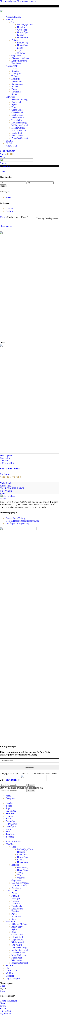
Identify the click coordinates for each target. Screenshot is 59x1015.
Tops (13, 22)
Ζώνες (14, 68)
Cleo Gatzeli (17, 112)
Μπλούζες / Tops (25, 24)
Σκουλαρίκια (17, 84)
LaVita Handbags (19, 122)
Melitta (3, 498)
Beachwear (16, 63)
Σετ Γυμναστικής (19, 61)
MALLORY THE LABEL (12, 488)
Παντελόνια (22, 45)
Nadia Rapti (16, 133)
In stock (9, 211)
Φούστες (21, 53)
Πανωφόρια (22, 32)
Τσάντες (15, 76)
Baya (13, 107)
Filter (3, 186)
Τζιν (19, 50)
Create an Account (8, 1001)
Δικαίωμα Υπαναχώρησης (17, 523)
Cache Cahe (16, 110)
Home (3, 217)
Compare (10, 976)
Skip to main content (26, 1)
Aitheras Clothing (19, 99)
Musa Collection (18, 130)
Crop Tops (22, 30)
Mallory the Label (19, 125)
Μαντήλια (15, 73)
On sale (9, 208)
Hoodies (21, 27)
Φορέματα (16, 55)
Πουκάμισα (22, 37)
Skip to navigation (8, 1)
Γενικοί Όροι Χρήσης (15, 518)
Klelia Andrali (17, 117)
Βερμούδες (22, 42)
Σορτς (19, 48)
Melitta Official (18, 128)
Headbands (16, 81)
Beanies (15, 86)
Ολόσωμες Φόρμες (20, 58)
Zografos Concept (19, 138)
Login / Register (13, 978)
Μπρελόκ (15, 79)
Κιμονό (20, 35)
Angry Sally (16, 102)
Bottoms (15, 40)
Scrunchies (16, 91)
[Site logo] (16, 12)
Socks (14, 94)
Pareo (14, 89)
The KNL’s (16, 120)
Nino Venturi (17, 135)
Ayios (14, 104)
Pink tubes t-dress (10, 468)
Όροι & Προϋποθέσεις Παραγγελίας (22, 521)
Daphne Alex (17, 115)
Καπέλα (15, 71)
